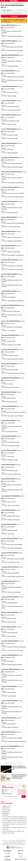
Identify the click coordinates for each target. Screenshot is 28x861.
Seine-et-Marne (15, 505)
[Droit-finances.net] (20, 854)
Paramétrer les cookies (16, 843)
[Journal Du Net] (7, 854)
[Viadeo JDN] (20, 856)
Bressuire (10, 516)
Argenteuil (10, 387)
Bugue (10, 212)
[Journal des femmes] (7, 851)
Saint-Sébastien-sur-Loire (14, 80)
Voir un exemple (22, 790)
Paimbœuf (10, 237)
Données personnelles (6, 843)
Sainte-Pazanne (12, 76)
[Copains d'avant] (7, 856)
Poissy (9, 636)
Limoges (10, 226)
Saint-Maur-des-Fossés (13, 606)
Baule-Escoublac (13, 741)
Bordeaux (10, 459)
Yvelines (14, 636)
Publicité (24, 840)
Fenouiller (10, 92)
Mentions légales (5, 844)
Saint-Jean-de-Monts (13, 359)
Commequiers (11, 106)
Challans (9, 96)
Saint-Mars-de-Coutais (13, 61)
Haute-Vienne (16, 226)
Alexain (10, 401)
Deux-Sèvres (16, 516)
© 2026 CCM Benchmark (21, 844)
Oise (14, 501)
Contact (6, 841)
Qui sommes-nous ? (6, 840)
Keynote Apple (6, 811)
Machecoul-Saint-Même (14, 757)
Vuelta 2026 (5, 815)
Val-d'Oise (16, 387)
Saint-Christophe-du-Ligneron (15, 177)
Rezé (9, 573)
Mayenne (10, 152)
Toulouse (10, 474)
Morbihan (16, 66)
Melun (9, 505)
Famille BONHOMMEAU (17, 3)
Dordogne (14, 212)
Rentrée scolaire (6, 809)
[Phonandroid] (20, 859)
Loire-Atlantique (19, 36)
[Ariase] (7, 859)
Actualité (5, 790)
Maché (9, 622)
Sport (4, 791)
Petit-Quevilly (11, 196)
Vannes (10, 431)
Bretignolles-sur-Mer (12, 327)
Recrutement (20, 841)
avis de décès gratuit (18, 20)
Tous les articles (12, 841)
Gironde (15, 459)
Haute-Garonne (17, 474)
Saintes (10, 664)
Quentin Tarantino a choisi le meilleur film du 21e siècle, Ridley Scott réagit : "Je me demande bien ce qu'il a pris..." (14, 824)
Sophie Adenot (6, 807)
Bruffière (11, 470)
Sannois (10, 632)
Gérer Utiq (24, 843)
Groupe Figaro (12, 844)
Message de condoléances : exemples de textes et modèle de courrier (19, 776)
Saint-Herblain (11, 182)
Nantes (9, 251)
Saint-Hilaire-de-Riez (12, 163)
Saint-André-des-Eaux (13, 31)
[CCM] (20, 851)
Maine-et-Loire (15, 562)
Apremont (10, 530)
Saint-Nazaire (11, 36)
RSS (16, 841)
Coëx (9, 330)
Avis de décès (6, 3)
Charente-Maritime (17, 664)
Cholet (9, 562)
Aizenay (9, 341)
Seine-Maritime (19, 196)
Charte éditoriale (18, 840)
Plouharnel (10, 66)
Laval (9, 297)
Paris (8, 149)
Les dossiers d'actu (7, 793)
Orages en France (6, 806)
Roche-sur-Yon (12, 110)
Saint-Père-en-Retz (12, 412)
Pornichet (10, 548)
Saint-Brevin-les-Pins (13, 314)
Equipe (12, 840)
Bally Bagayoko (6, 813)
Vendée (15, 92)
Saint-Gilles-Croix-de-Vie (14, 193)
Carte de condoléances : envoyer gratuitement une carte (18, 767)
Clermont (10, 501)
